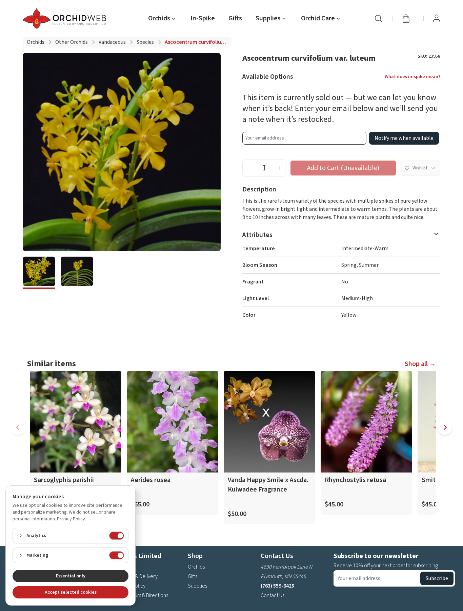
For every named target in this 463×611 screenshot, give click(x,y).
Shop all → (420, 364)
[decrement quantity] (249, 168)
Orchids (35, 42)
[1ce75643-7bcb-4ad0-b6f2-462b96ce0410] (39, 273)
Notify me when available (404, 138)
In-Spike (202, 18)
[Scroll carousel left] (18, 427)
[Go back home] (65, 18)
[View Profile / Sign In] (436, 18)
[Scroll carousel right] (444, 427)
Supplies (197, 586)
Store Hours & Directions (141, 595)
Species (145, 42)
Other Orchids (71, 42)
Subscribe (437, 578)
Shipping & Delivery (136, 576)
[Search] (378, 18)
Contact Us (272, 595)
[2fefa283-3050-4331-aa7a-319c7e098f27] (77, 273)
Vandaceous (112, 42)
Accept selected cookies (71, 592)
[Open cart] (408, 18)
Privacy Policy (71, 519)
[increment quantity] (279, 168)
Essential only (70, 576)
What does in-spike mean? (412, 76)
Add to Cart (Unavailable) (343, 168)
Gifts (235, 18)
